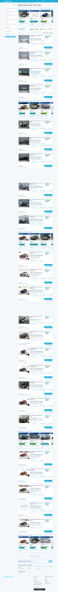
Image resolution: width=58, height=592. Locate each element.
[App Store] (42, 589)
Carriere (35, 578)
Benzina (28, 3)
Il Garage (46, 579)
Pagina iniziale (20, 3)
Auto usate (24, 3)
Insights (35, 579)
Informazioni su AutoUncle (49, 576)
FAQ (45, 578)
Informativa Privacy (36, 581)
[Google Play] (36, 589)
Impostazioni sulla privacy (37, 584)
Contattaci (46, 581)
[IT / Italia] (52, 1)
